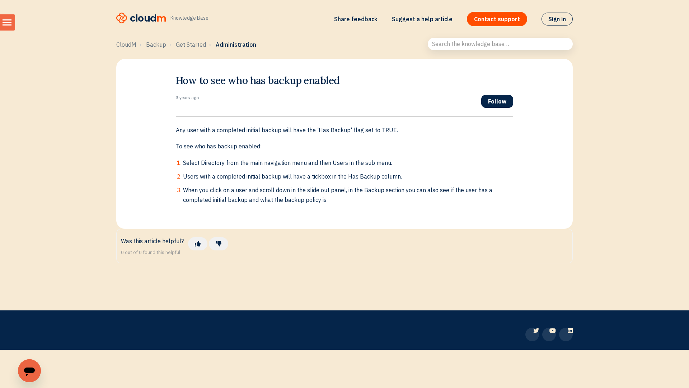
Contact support (497, 19)
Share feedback (356, 19)
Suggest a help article (422, 19)
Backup (156, 44)
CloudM (126, 44)
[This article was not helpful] (218, 243)
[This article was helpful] (197, 243)
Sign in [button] (557, 19)
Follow (497, 101)
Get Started (191, 44)
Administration (236, 44)
